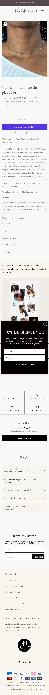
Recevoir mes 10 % (24, 364)
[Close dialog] (45, 324)
